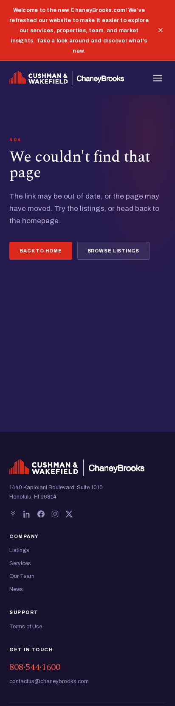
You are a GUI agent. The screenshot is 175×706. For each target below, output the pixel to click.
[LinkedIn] (27, 514)
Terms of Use (25, 627)
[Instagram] (55, 514)
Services (20, 563)
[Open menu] (158, 78)
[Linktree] (13, 514)
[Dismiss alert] (160, 30)
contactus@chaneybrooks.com (49, 681)
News (16, 589)
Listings (19, 550)
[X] (69, 514)
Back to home (41, 250)
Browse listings (113, 250)
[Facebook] (41, 514)
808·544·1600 (34, 667)
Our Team (21, 576)
